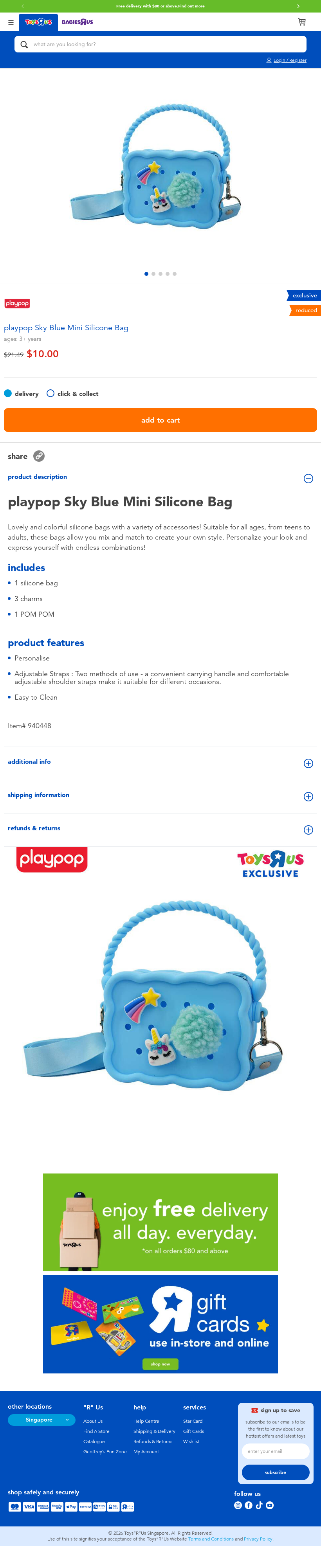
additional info (29, 761)
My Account (146, 1451)
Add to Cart (160, 420)
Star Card (192, 1421)
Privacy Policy (258, 1539)
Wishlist (191, 1441)
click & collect (78, 394)
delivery (27, 394)
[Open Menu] (11, 22)
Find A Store (96, 1431)
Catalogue (94, 1441)
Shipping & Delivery (154, 1431)
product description (37, 477)
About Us (93, 1421)
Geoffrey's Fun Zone (105, 1451)
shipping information (38, 795)
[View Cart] (302, 22)
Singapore (39, 1419)
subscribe (275, 1472)
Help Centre (146, 1421)
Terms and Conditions (211, 1539)
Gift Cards (193, 1431)
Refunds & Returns (152, 1441)
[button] (298, 6)
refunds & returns (34, 828)
